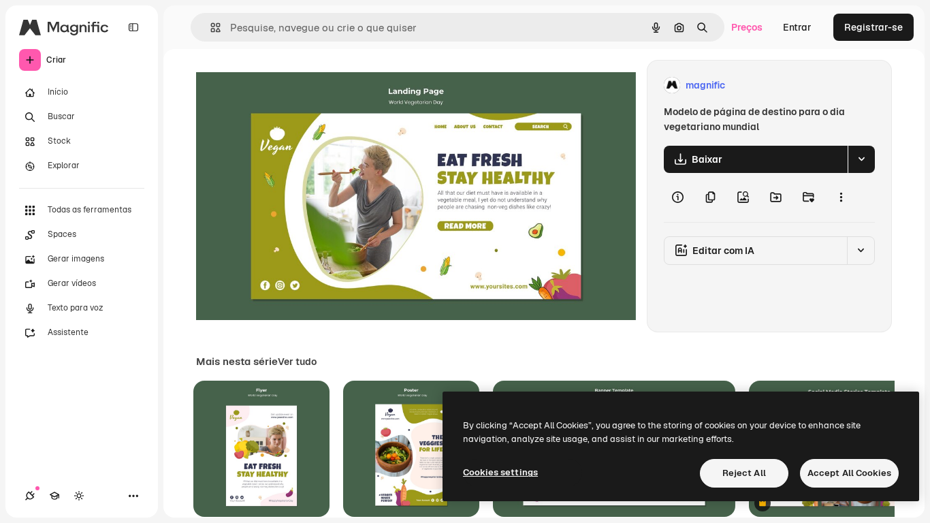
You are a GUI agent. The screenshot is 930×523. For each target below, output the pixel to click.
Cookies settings (500, 472)
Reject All (744, 473)
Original (283, 85)
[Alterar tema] (79, 496)
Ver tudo (297, 361)
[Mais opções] (840, 197)
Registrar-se (873, 27)
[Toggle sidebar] (133, 27)
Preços (747, 27)
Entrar (797, 27)
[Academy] (54, 496)
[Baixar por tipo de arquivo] (861, 159)
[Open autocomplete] (210, 27)
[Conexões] (30, 496)
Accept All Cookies (849, 473)
